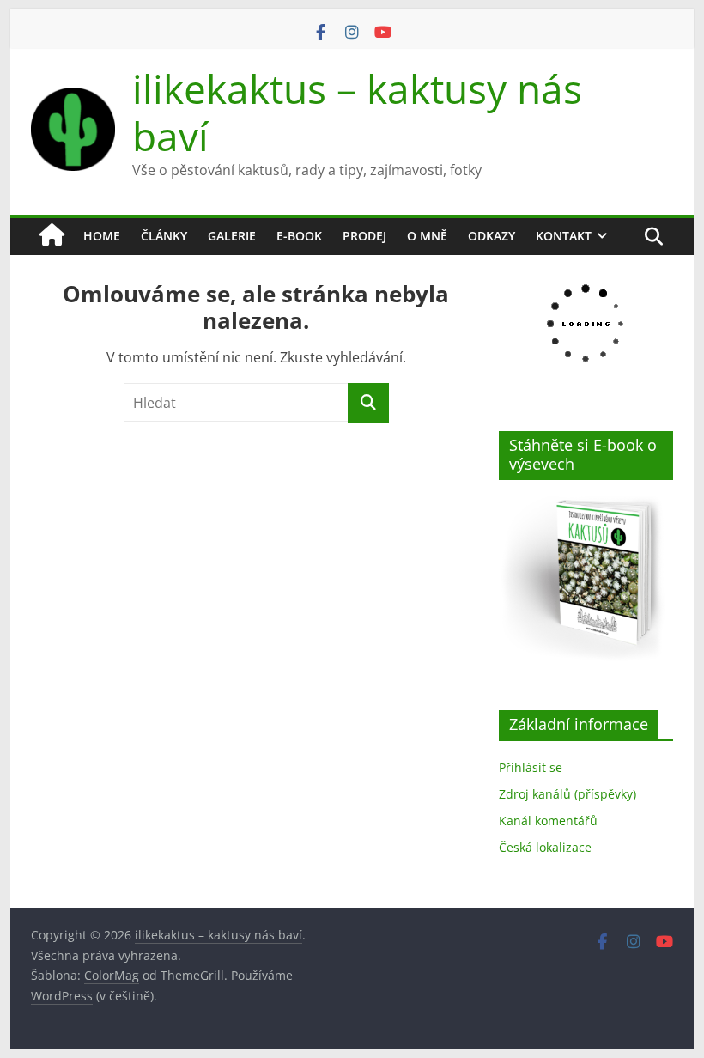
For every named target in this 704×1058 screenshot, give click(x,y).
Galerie (232, 236)
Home (101, 236)
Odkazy (491, 236)
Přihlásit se (530, 767)
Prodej (364, 236)
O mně (427, 236)
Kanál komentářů (548, 820)
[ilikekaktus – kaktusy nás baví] (52, 236)
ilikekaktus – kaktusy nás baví (357, 112)
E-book (299, 236)
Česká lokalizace (545, 847)
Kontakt (564, 236)
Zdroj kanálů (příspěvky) (567, 794)
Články (164, 236)
